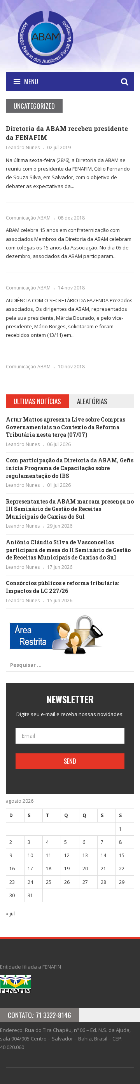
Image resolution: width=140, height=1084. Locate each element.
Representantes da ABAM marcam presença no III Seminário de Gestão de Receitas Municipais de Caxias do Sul (70, 509)
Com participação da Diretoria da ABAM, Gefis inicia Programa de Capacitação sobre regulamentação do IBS (69, 468)
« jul (10, 913)
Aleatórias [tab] (92, 401)
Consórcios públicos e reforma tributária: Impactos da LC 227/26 (62, 586)
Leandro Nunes (23, 147)
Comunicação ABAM (28, 217)
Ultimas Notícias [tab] (37, 401)
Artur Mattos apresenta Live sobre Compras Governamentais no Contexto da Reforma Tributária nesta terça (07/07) (65, 427)
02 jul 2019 (59, 147)
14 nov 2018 (71, 287)
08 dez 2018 (71, 217)
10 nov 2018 (71, 366)
